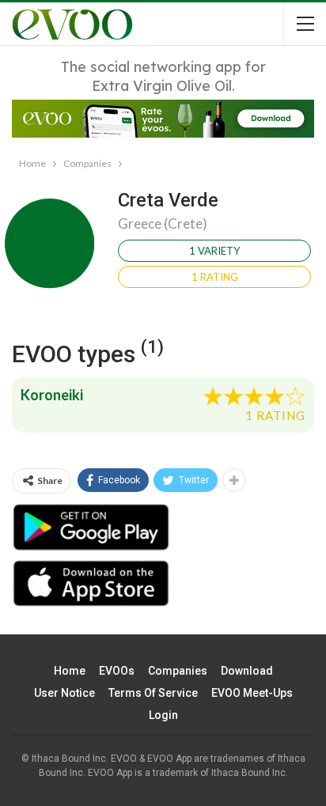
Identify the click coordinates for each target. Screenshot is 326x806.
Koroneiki (52, 394)
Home (69, 670)
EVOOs (117, 670)
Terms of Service (153, 693)
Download (247, 670)
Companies (177, 670)
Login (163, 715)
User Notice (64, 693)
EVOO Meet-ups (252, 693)
